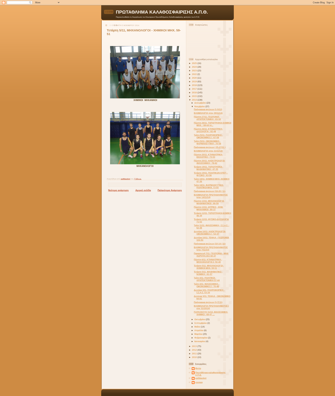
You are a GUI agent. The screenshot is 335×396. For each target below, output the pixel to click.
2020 (194, 78)
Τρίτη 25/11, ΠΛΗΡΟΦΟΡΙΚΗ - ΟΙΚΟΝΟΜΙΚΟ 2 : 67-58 (208, 136)
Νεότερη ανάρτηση (118, 190)
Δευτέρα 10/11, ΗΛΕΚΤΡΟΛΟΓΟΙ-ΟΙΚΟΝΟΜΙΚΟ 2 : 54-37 (210, 232)
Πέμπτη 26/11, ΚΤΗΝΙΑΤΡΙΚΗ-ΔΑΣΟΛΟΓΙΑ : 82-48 (208, 130)
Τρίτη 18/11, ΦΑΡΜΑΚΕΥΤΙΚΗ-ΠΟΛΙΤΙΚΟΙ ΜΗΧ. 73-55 (209, 186)
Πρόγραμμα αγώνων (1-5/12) (208, 109)
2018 (194, 85)
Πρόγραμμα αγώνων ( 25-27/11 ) (209, 147)
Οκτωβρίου (200, 319)
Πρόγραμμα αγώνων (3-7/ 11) (208, 302)
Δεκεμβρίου (200, 103)
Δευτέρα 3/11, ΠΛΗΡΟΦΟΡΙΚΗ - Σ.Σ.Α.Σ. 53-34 (209, 291)
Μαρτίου (198, 334)
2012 (194, 350)
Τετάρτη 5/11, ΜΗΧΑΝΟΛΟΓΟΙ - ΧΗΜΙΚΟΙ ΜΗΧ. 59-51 (209, 267)
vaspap (199, 382)
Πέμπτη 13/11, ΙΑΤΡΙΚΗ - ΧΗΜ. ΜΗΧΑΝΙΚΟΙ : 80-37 (208, 208)
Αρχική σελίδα (143, 190)
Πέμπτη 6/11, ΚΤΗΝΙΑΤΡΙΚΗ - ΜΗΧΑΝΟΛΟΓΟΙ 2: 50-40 (208, 260)
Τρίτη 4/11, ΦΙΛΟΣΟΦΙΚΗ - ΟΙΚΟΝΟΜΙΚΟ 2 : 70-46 (206, 285)
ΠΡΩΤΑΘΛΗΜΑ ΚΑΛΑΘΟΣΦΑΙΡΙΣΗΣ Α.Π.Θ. (162, 12)
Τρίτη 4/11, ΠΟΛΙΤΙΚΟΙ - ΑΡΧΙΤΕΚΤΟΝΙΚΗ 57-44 (207, 279)
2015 (194, 96)
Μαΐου (197, 327)
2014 (194, 100)
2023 (194, 70)
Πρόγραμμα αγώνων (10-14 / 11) (209, 244)
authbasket (200, 378)
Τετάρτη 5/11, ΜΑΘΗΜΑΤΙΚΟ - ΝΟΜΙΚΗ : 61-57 (208, 273)
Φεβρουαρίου (201, 338)
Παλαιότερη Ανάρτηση (170, 190)
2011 (194, 353)
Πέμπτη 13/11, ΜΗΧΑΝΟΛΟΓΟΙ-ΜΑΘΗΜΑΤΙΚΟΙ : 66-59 (209, 202)
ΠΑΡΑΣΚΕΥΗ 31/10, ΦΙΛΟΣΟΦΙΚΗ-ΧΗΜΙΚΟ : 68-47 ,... (211, 313)
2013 (194, 346)
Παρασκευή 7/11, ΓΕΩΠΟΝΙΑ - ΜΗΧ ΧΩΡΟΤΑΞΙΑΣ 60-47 (211, 254)
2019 (194, 81)
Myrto (198, 368)
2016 (194, 92)
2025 (194, 63)
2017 (194, 89)
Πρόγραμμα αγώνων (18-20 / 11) (209, 191)
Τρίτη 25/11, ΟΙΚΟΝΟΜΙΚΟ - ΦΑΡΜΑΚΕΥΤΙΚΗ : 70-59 (207, 142)
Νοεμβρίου (199, 106)
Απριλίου (199, 330)
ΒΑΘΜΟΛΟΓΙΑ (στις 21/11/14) (208, 151)
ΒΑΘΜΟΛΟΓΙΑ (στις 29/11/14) (208, 113)
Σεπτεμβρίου (200, 323)
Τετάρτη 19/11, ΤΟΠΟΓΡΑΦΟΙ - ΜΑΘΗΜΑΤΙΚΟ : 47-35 (208, 168)
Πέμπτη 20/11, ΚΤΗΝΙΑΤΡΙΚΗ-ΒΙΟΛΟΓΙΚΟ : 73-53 (208, 155)
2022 (194, 74)
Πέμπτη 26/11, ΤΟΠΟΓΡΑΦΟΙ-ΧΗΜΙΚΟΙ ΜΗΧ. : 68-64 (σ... (212, 124)
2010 (194, 357)
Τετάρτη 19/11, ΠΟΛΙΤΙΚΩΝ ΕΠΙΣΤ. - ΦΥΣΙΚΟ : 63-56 (211, 174)
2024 (194, 67)
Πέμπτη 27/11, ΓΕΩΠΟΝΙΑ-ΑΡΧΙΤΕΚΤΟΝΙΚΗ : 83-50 (207, 118)
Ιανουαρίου (200, 341)
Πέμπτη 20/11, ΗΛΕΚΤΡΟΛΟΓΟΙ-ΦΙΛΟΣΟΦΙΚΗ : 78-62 (209, 162)
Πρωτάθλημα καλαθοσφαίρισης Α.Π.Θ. (210, 373)
